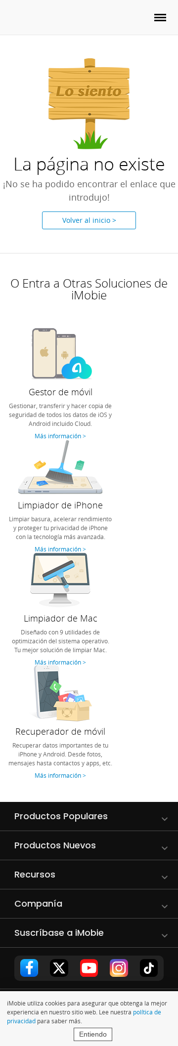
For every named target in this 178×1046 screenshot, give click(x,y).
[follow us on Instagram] (119, 968)
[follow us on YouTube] (89, 968)
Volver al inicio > (89, 220)
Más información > (60, 436)
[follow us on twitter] (59, 968)
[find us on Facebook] (29, 968)
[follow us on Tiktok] (149, 968)
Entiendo (93, 1034)
